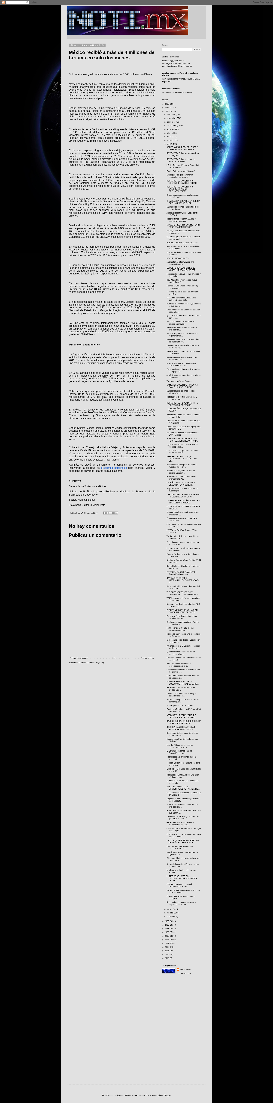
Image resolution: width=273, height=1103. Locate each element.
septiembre (172, 126)
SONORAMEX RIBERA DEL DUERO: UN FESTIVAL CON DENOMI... (182, 148)
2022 (167, 925)
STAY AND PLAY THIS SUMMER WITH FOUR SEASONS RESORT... (183, 226)
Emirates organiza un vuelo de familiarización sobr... (180, 847)
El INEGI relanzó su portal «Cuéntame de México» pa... (183, 677)
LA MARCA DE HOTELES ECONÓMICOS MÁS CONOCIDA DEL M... (182, 878)
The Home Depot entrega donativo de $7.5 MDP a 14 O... (183, 817)
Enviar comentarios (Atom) (92, 663)
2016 (167, 947)
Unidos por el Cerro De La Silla (180, 706)
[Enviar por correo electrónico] (104, 513)
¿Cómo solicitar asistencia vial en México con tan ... (181, 653)
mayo (169, 140)
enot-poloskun (138, 1095)
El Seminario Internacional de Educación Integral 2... (179, 752)
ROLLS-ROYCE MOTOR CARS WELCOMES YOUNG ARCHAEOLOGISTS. (180, 189)
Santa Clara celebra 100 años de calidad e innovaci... (181, 323)
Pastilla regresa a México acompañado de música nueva (183, 340)
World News (185, 969)
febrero (170, 913)
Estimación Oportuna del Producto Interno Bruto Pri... (181, 478)
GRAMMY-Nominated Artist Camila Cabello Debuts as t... (181, 299)
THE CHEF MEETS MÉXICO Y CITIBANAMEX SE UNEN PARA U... (183, 593)
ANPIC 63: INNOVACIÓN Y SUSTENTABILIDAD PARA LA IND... (183, 788)
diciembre (171, 114)
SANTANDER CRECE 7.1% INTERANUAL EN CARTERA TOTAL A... (183, 580)
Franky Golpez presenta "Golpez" (181, 171)
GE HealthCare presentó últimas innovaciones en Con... (180, 823)
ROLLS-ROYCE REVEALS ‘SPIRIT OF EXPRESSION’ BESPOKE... (183, 404)
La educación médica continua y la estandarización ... (181, 695)
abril (169, 144)
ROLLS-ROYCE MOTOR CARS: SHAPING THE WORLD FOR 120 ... (183, 182)
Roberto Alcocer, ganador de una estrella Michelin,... (181, 472)
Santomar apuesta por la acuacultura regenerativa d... (182, 335)
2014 (167, 954)
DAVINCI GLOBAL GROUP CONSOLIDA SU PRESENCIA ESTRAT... (184, 722)
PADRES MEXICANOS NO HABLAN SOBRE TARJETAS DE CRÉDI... (182, 611)
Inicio (114, 658)
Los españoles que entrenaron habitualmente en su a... (180, 176)
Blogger (167, 1095)
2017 (167, 943)
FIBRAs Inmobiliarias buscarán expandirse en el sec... (180, 885)
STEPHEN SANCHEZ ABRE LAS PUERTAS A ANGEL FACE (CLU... (182, 728)
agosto (170, 129)
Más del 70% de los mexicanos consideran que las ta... (180, 746)
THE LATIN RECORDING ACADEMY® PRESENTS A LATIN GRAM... (183, 496)
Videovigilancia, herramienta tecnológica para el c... (179, 665)
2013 (167, 958)
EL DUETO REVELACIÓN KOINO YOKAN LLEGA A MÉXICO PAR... (182, 269)
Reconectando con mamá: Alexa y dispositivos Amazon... (181, 220)
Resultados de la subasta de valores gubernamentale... (182, 734)
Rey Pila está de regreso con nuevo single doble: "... (182, 281)
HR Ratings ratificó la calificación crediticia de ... (181, 689)
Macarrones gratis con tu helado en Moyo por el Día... (182, 358)
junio (169, 137)
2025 (167, 108)
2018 (167, 940)
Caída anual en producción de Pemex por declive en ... (183, 623)
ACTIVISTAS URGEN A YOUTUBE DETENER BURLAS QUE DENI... (182, 716)
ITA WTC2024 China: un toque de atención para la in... (181, 160)
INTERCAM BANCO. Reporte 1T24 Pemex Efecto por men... (182, 573)
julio (169, 133)
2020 (167, 932)
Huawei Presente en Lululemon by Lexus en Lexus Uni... (181, 364)
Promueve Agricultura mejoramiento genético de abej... (182, 617)
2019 (167, 936)
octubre (170, 122)
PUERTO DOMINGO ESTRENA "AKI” (182, 243)
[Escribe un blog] (107, 513)
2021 (167, 929)
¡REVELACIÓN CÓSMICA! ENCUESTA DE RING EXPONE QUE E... (183, 202)
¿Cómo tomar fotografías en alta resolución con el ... (180, 263)
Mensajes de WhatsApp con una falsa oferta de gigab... (183, 776)
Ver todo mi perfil (184, 973)
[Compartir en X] (110, 513)
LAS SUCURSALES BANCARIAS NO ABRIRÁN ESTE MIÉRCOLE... (183, 841)
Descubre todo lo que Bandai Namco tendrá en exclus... (182, 451)
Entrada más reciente (79, 658)
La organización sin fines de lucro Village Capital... (181, 392)
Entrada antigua (147, 658)
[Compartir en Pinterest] (116, 513)
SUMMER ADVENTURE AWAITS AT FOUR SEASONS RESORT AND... (182, 439)
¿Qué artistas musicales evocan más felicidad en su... (182, 445)
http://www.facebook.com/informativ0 (177, 93)
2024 (167, 111)
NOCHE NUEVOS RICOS (177, 258)
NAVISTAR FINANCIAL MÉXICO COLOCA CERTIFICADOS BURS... (183, 683)
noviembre (171, 118)
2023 (167, 921)
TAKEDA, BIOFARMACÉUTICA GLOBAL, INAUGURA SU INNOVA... (184, 501)
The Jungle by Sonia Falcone (179, 381)
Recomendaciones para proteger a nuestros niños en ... (182, 466)
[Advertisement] (112, 631)
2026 (167, 104)
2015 (167, 951)
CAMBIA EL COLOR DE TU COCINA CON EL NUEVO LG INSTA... (182, 386)
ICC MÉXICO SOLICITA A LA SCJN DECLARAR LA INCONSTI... (181, 484)
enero (169, 917)
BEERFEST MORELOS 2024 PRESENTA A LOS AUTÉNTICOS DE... (182, 458)
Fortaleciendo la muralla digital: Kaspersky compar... (180, 629)
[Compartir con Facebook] (113, 513)
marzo (170, 909)
